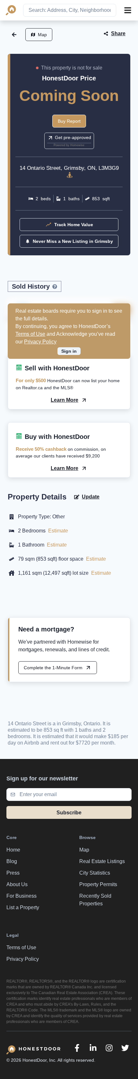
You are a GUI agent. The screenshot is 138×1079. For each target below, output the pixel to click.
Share (118, 33)
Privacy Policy (40, 341)
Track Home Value (73, 224)
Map (42, 34)
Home (13, 849)
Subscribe (69, 812)
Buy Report (69, 121)
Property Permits (98, 884)
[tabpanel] (69, 317)
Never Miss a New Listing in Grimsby (73, 241)
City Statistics (94, 873)
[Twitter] (125, 1048)
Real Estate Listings (102, 861)
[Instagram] (109, 1048)
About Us (17, 884)
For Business (21, 896)
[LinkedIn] (93, 1048)
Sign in (69, 351)
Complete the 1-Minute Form (53, 667)
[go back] (14, 34)
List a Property (22, 907)
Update (90, 496)
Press (13, 873)
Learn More (64, 400)
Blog (11, 861)
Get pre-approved (73, 137)
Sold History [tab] (31, 286)
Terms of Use (30, 334)
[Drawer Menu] (127, 10)
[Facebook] (77, 1048)
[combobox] (69, 10)
